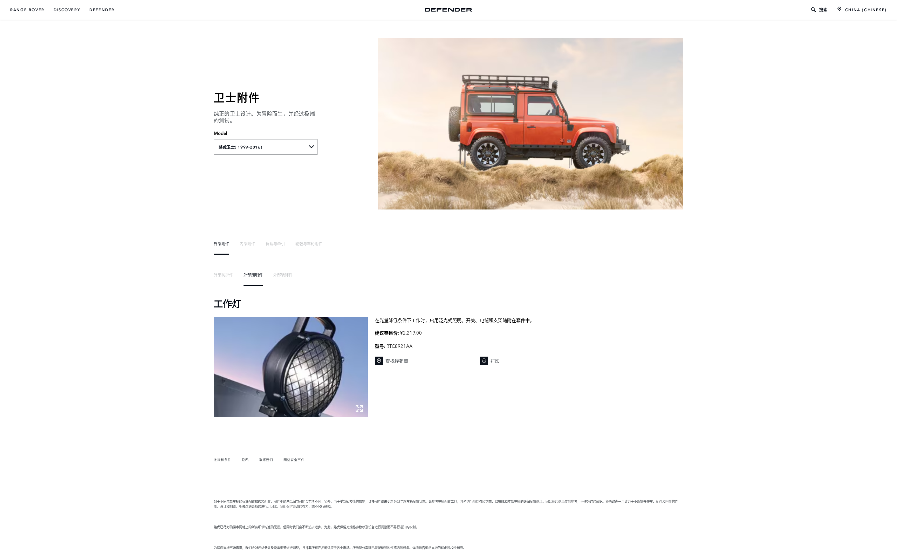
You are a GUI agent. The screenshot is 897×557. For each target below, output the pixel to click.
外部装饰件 (283, 274)
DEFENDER (102, 9)
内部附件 (247, 243)
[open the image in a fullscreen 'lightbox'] (291, 367)
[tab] (221, 243)
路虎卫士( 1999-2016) (240, 147)
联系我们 (266, 459)
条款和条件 (222, 459)
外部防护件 (223, 274)
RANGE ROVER (27, 9)
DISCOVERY (67, 9)
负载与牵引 (275, 243)
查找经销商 (396, 360)
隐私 (245, 459)
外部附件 (221, 243)
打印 (495, 360)
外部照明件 (253, 274)
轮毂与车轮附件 (308, 243)
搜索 (823, 9)
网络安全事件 (293, 459)
